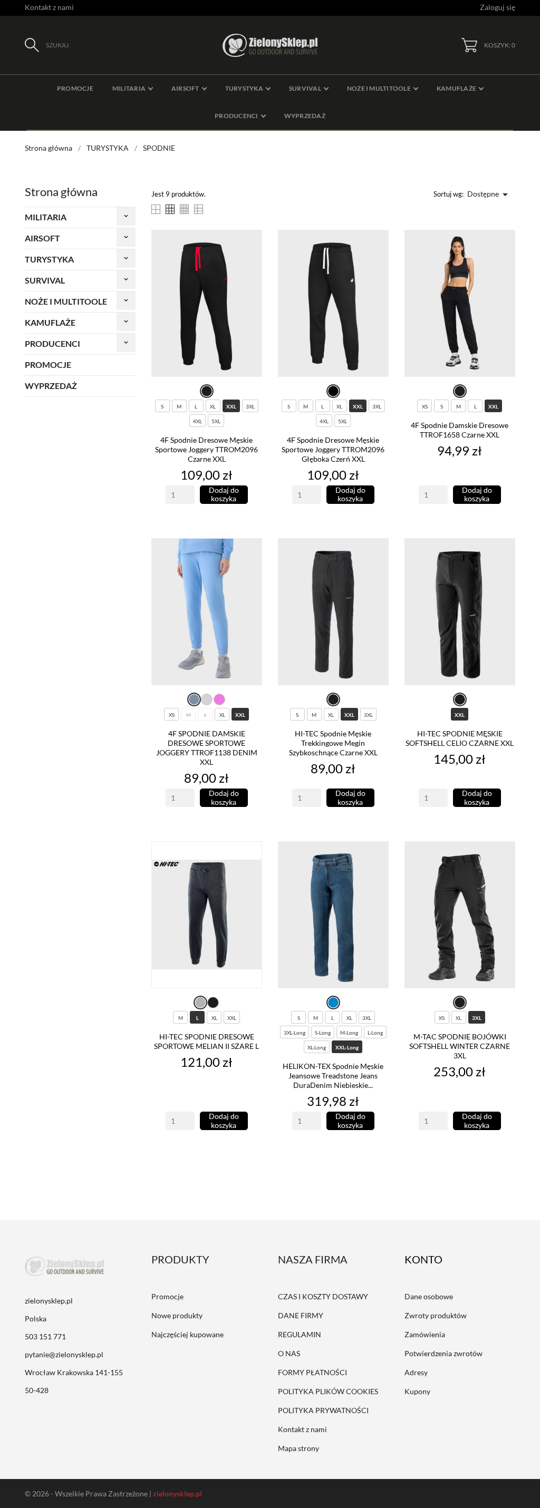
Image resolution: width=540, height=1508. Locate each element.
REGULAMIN (299, 1334)
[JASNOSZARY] (206, 699)
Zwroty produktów (435, 1315)
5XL (215, 421)
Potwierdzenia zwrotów (443, 1353)
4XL (197, 421)
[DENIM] (194, 699)
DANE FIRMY (300, 1315)
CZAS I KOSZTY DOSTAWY (323, 1296)
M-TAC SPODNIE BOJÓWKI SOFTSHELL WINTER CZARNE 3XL (459, 1046)
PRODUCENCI (52, 343)
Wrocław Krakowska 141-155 (74, 1372)
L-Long (375, 1032)
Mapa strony (298, 1448)
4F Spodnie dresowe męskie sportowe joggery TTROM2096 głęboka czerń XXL (333, 449)
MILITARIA (45, 217)
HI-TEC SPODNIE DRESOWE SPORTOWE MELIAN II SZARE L (206, 1041)
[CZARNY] (207, 391)
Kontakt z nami (49, 7)
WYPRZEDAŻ (51, 386)
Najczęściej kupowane (187, 1334)
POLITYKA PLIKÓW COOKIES (328, 1391)
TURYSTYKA (49, 259)
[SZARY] (200, 1002)
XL (213, 406)
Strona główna (61, 191)
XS (425, 406)
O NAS (289, 1353)
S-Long (323, 1032)
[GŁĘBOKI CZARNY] (333, 391)
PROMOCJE (48, 364)
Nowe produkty (176, 1315)
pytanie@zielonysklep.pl (64, 1354)
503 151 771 (45, 1336)
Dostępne (489, 194)
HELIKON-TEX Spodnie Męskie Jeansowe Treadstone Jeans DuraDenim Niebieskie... (333, 1075)
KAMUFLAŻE (50, 322)
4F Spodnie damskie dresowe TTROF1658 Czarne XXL (459, 430)
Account (430, 1259)
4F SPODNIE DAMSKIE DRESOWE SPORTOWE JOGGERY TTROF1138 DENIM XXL (206, 747)
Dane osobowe (428, 1296)
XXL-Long (347, 1047)
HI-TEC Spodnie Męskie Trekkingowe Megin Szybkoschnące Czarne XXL (333, 743)
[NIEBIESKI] (333, 1002)
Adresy (416, 1372)
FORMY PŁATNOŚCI (312, 1372)
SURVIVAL (45, 280)
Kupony (417, 1391)
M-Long (349, 1032)
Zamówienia (424, 1334)
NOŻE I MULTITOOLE (66, 301)
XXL (231, 406)
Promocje (167, 1296)
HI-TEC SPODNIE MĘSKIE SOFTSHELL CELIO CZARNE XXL (460, 738)
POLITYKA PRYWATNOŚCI (323, 1410)
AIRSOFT (42, 238)
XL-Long (316, 1047)
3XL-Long (294, 1032)
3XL (250, 406)
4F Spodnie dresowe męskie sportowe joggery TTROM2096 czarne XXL (206, 449)
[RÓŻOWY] (219, 699)
